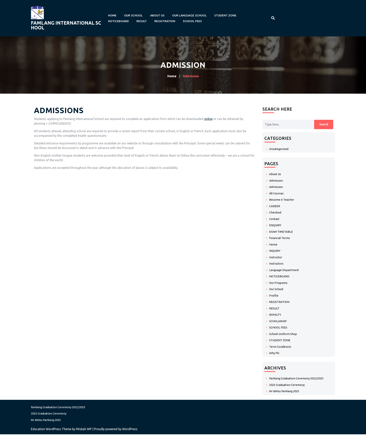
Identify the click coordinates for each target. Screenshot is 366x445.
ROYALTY (275, 314)
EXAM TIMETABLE (281, 231)
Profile (273, 295)
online (208, 119)
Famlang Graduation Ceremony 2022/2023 (296, 378)
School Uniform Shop (283, 334)
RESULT (141, 21)
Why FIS (274, 353)
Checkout (275, 212)
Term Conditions (280, 346)
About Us (157, 15)
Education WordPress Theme (51, 429)
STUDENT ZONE (225, 15)
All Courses (276, 193)
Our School (133, 15)
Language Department (284, 270)
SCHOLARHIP (278, 321)
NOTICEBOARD (118, 21)
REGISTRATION (164, 21)
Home (112, 15)
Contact (274, 218)
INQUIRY (274, 250)
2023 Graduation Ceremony (287, 384)
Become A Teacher (281, 199)
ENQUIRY (275, 225)
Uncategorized (278, 148)
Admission (276, 180)
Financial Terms (279, 238)
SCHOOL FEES (192, 21)
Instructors (276, 263)
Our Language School (189, 15)
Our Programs (278, 282)
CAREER (274, 206)
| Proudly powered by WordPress (114, 429)
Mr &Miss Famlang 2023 (284, 391)
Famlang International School (66, 25)
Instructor (275, 257)
